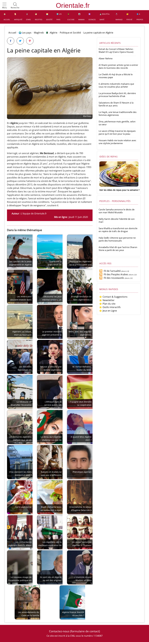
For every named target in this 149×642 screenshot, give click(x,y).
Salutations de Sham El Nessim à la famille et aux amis (116, 104)
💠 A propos (139, 17)
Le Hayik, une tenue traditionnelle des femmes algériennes (117, 113)
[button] (4, 5)
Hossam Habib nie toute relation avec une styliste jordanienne (117, 142)
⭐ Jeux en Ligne (108, 310)
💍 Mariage (119, 17)
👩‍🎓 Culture (70, 17)
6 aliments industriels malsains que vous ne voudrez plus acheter (116, 85)
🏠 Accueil (7, 17)
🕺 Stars (28, 17)
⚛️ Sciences (92, 17)
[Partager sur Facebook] (10, 41)
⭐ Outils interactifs (110, 307)
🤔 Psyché (129, 17)
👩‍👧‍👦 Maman (81, 17)
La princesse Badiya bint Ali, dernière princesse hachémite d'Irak (117, 95)
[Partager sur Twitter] (20, 41)
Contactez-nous (59, 631)
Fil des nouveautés (113, 277)
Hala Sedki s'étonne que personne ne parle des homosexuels (117, 239)
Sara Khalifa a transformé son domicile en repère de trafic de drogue (118, 230)
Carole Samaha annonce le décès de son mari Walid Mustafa (116, 211)
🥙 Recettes (38, 17)
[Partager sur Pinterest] (29, 41)
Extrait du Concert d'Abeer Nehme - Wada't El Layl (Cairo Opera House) (116, 50)
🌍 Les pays (59, 17)
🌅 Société (49, 17)
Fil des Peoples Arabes (115, 274)
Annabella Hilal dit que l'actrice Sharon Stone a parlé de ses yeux (118, 248)
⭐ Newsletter (107, 300)
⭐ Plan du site (107, 303)
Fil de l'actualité (112, 271)
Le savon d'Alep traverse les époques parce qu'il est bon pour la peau (117, 132)
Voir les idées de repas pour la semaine (118, 190)
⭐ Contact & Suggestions (113, 296)
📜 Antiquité (18, 17)
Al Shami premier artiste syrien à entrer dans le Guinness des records (118, 66)
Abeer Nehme (105, 58)
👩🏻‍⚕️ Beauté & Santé (104, 17)
